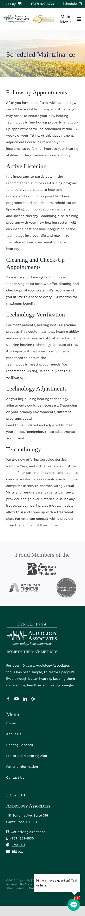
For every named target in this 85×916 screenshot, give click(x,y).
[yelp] (33, 699)
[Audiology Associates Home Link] (29, 19)
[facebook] (8, 699)
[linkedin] (25, 699)
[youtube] (16, 699)
